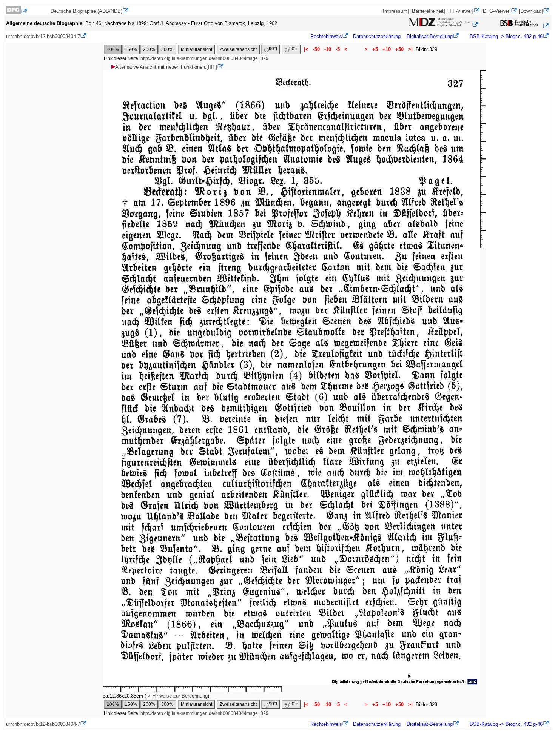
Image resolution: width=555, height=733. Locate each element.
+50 (399, 49)
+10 (386, 49)
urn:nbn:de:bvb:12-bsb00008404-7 (43, 36)
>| (410, 49)
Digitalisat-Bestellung (430, 36)
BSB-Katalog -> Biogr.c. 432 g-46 (505, 36)
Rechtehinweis (326, 36)
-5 (337, 49)
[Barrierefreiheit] (427, 11)
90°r (293, 48)
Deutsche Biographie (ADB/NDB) (86, 11)
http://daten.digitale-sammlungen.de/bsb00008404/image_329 (204, 58)
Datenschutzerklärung (377, 36)
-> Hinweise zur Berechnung (177, 696)
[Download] (531, 11)
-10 (328, 49)
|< (306, 49)
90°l (273, 48)
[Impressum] (395, 11)
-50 (316, 49)
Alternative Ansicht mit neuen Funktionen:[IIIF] (166, 67)
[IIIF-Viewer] (460, 11)
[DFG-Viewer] (496, 11)
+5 (375, 49)
